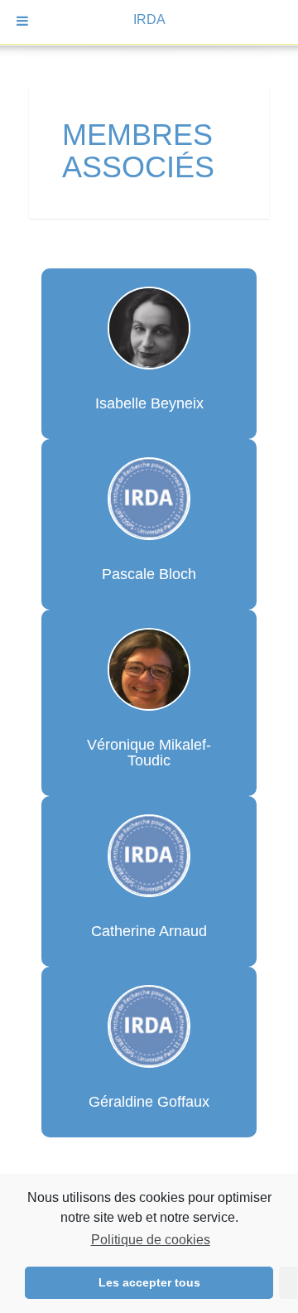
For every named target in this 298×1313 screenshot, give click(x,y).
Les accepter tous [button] (149, 1282)
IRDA (149, 19)
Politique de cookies (150, 1240)
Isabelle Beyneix (149, 403)
